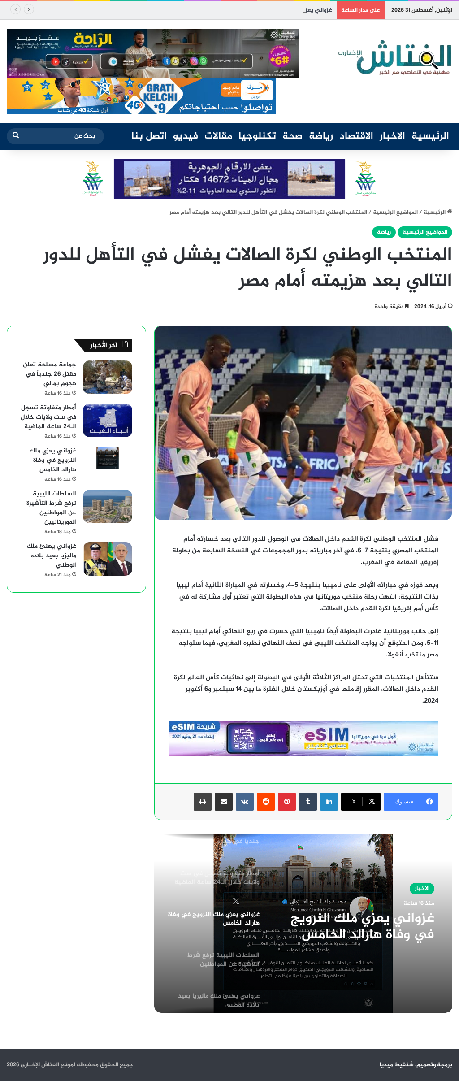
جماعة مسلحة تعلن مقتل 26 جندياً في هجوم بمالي (49, 374)
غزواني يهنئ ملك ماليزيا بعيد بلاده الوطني (51, 555)
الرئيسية (430, 136)
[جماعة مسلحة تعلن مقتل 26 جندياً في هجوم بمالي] (107, 377)
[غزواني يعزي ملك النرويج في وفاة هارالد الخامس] (107, 458)
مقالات (218, 136)
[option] (303, 923)
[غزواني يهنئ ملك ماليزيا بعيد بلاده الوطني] (107, 559)
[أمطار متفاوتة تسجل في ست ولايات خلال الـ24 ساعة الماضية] (107, 420)
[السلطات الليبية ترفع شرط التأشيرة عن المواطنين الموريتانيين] (107, 506)
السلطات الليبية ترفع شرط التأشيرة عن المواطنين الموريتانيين (51, 508)
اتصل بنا (149, 136)
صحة (292, 136)
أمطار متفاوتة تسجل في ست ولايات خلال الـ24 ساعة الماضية (48, 417)
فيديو (185, 136)
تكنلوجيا (257, 136)
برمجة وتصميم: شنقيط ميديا (416, 1065)
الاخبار (392, 136)
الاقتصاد (356, 136)
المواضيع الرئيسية (395, 212)
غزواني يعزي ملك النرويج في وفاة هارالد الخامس (272, 10)
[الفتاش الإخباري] (394, 58)
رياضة (321, 136)
